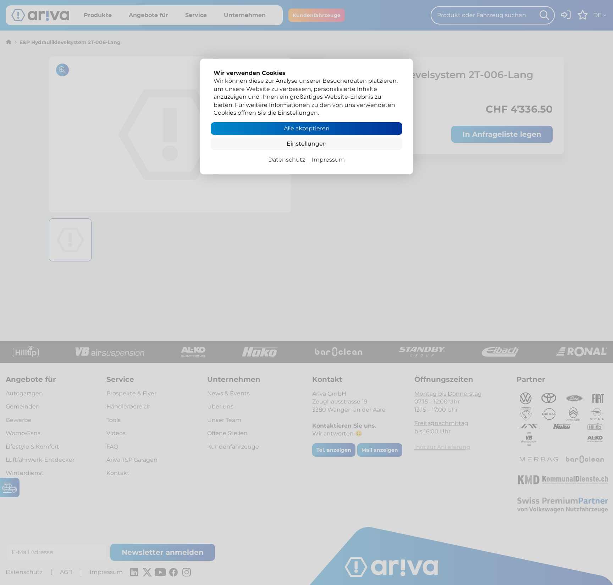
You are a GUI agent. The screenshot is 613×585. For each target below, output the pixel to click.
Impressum (328, 159)
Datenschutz (286, 159)
